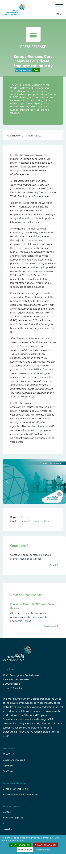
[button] (7, 481)
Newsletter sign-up (13, 817)
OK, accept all (21, 844)
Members (8, 765)
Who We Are (9, 754)
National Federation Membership (20, 794)
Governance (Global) (14, 759)
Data (47, 521)
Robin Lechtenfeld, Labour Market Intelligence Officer (33, 560)
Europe (25, 517)
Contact (7, 811)
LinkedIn (7, 829)
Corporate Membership (15, 788)
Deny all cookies (46, 844)
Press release (36, 521)
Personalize (25, 849)
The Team (8, 771)
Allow (36, 70)
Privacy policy (42, 849)
